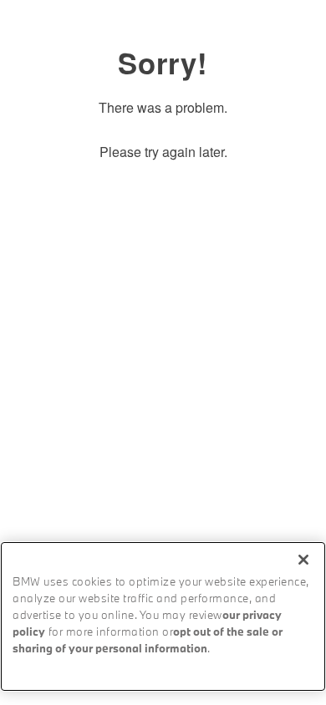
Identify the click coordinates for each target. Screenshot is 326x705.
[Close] (303, 559)
